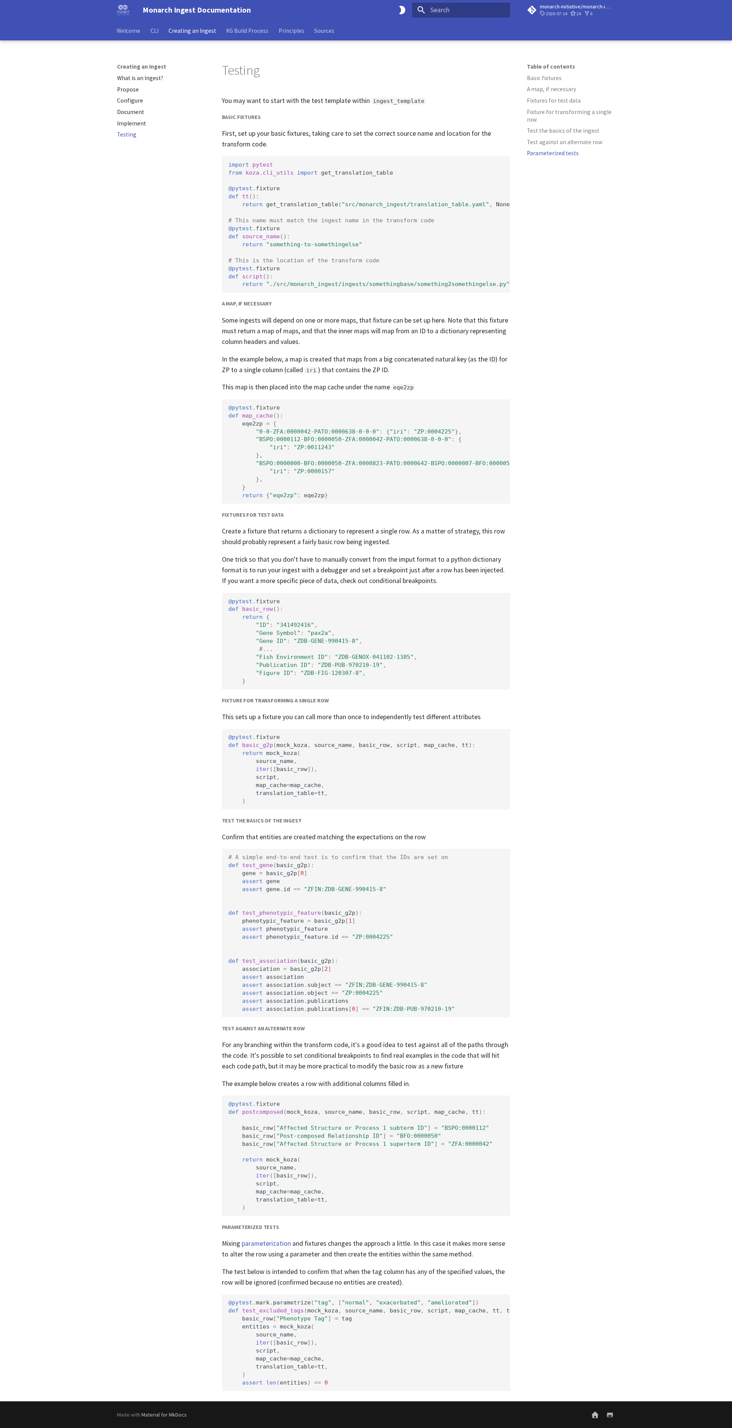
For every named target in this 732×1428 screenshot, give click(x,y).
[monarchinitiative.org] (595, 1414)
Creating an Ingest (192, 30)
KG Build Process (247, 30)
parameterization (266, 1243)
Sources (324, 30)
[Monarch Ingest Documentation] (123, 10)
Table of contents (551, 66)
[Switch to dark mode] (402, 10)
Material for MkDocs (164, 1414)
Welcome (129, 30)
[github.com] (610, 1414)
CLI (155, 30)
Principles (291, 30)
